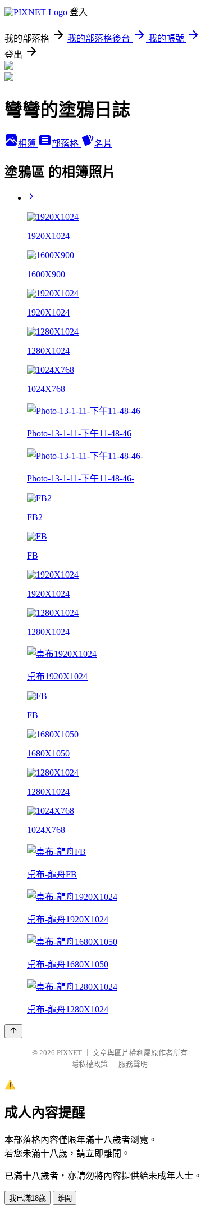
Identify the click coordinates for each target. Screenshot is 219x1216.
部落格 (66, 143)
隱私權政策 (89, 1064)
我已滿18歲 (27, 1198)
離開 (64, 1198)
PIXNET (69, 1052)
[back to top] (13, 1031)
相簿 (28, 143)
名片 (103, 143)
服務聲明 (133, 1064)
